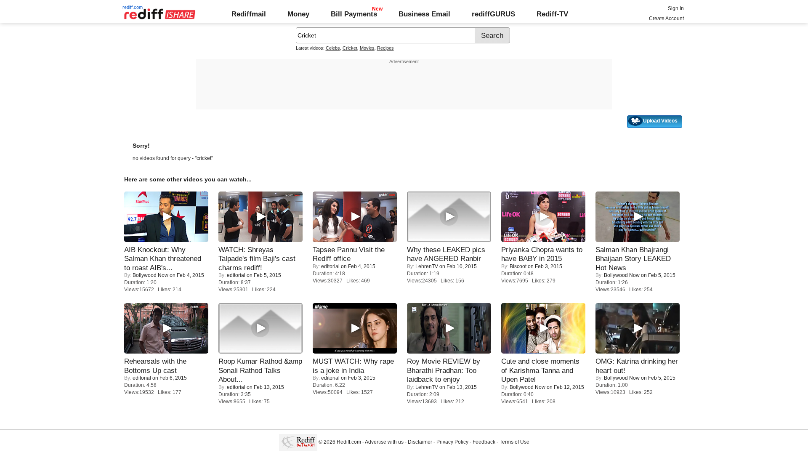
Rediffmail (248, 14)
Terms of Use (514, 442)
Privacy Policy (452, 442)
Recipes (385, 48)
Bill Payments (354, 14)
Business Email (424, 14)
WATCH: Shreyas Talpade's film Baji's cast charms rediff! (256, 258)
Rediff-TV (552, 14)
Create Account (666, 18)
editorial (236, 275)
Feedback (484, 442)
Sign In (676, 8)
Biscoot (518, 266)
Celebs (333, 48)
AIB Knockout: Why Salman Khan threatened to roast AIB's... (162, 258)
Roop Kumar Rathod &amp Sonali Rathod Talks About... (260, 370)
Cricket (350, 48)
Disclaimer (420, 442)
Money (298, 14)
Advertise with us (384, 442)
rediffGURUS (493, 14)
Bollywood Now (150, 275)
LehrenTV (426, 266)
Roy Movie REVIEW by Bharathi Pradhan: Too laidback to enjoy (443, 370)
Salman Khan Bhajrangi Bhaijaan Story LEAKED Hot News (633, 258)
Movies (367, 48)
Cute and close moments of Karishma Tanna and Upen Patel (540, 370)
